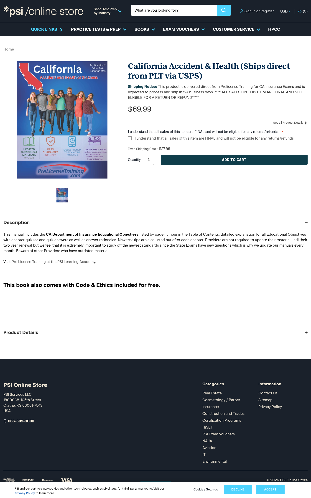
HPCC (274, 29)
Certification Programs (221, 420)
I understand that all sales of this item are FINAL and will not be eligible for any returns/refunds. (215, 138)
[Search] (224, 10)
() (305, 11)
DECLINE (238, 489)
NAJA (207, 441)
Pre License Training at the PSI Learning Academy (53, 262)
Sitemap (265, 400)
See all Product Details (288, 122)
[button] (155, 222)
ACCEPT (270, 489)
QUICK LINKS (44, 29)
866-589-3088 (21, 421)
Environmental (214, 461)
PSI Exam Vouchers (218, 434)
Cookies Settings (206, 489)
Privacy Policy (270, 407)
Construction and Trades (223, 413)
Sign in (250, 11)
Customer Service (233, 29)
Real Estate (212, 393)
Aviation (209, 448)
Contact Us (268, 393)
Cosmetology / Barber (221, 400)
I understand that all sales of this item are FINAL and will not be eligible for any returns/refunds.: (204, 132)
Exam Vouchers (181, 29)
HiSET (207, 427)
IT (204, 454)
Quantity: (134, 160)
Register (267, 11)
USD (284, 11)
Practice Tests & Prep (96, 29)
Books (142, 29)
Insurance (210, 407)
